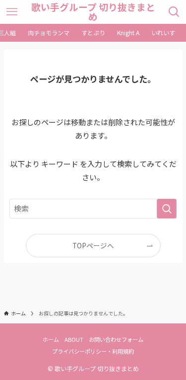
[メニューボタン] (11, 12)
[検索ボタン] (174, 12)
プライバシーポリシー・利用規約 (93, 351)
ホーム (51, 339)
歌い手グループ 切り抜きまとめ (93, 11)
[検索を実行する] (167, 209)
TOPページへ (93, 245)
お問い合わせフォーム (116, 339)
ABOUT (73, 339)
